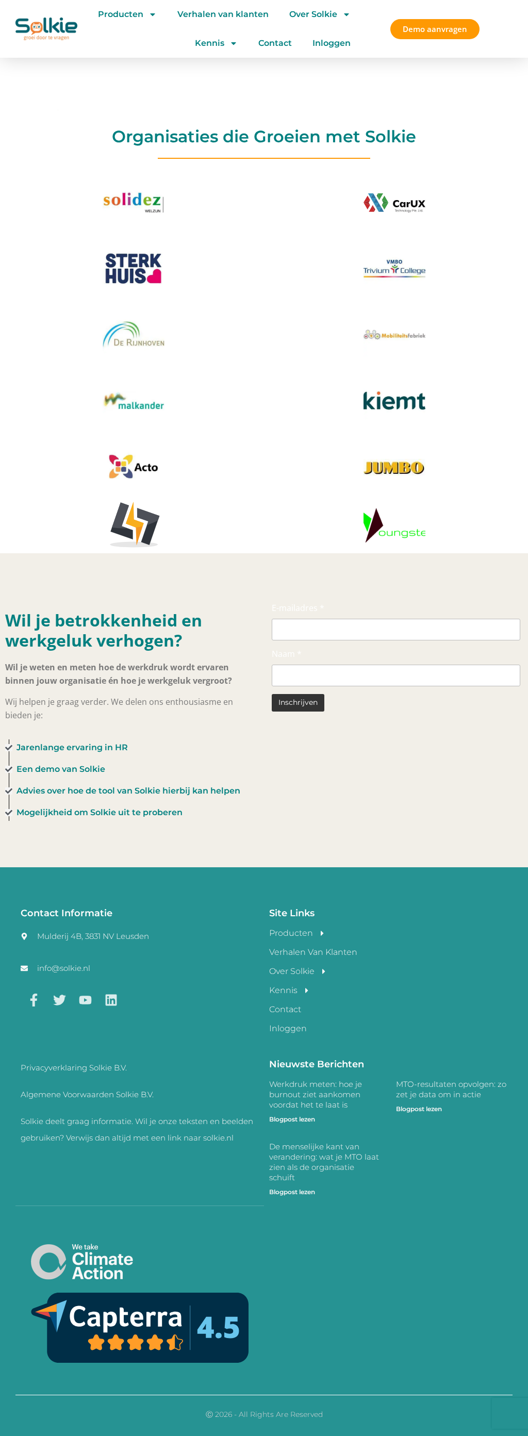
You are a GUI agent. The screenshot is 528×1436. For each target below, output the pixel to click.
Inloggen (331, 43)
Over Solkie (313, 14)
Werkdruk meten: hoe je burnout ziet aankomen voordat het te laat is (315, 1094)
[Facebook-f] (33, 1000)
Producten (120, 14)
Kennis (209, 43)
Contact (275, 43)
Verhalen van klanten (223, 14)
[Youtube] (85, 1000)
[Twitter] (59, 1000)
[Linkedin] (111, 1000)
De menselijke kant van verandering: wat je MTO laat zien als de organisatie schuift (324, 1162)
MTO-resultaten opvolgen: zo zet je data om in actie (451, 1089)
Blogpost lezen (292, 1119)
